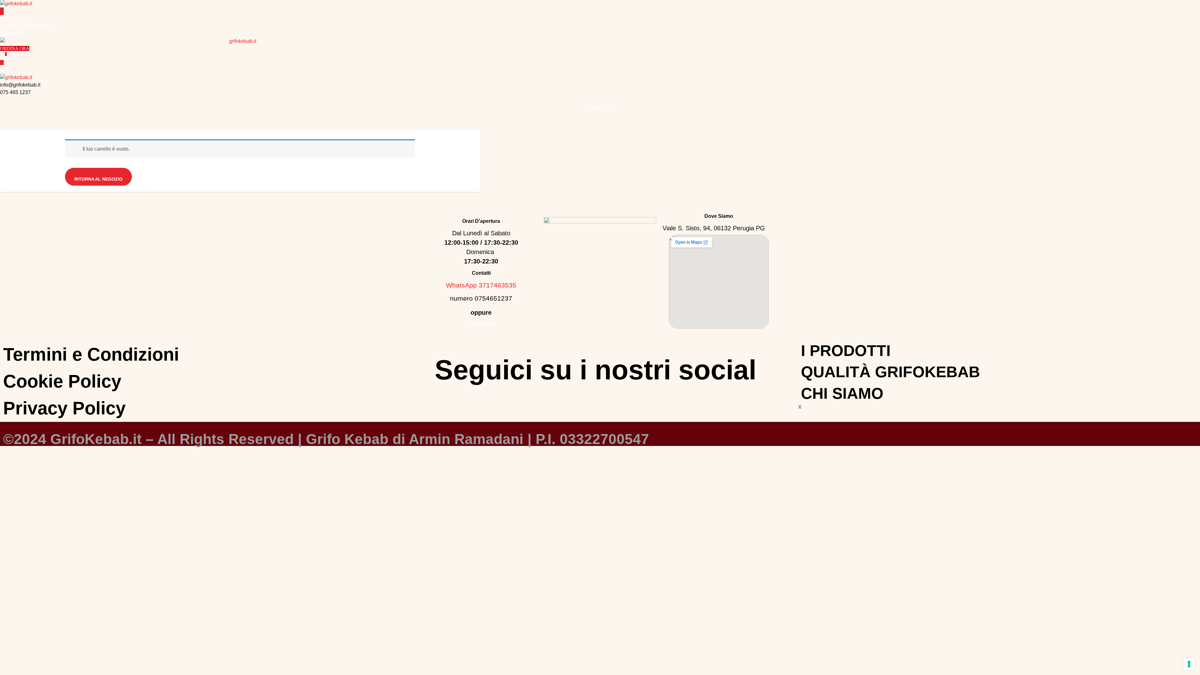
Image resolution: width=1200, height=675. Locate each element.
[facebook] (2, 99)
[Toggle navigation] (2, 11)
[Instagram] (604, 400)
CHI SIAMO (12, 33)
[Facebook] (586, 400)
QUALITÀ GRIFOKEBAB (26, 26)
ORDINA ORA (14, 48)
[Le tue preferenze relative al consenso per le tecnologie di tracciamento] (1189, 664)
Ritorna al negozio (98, 179)
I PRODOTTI (13, 18)
